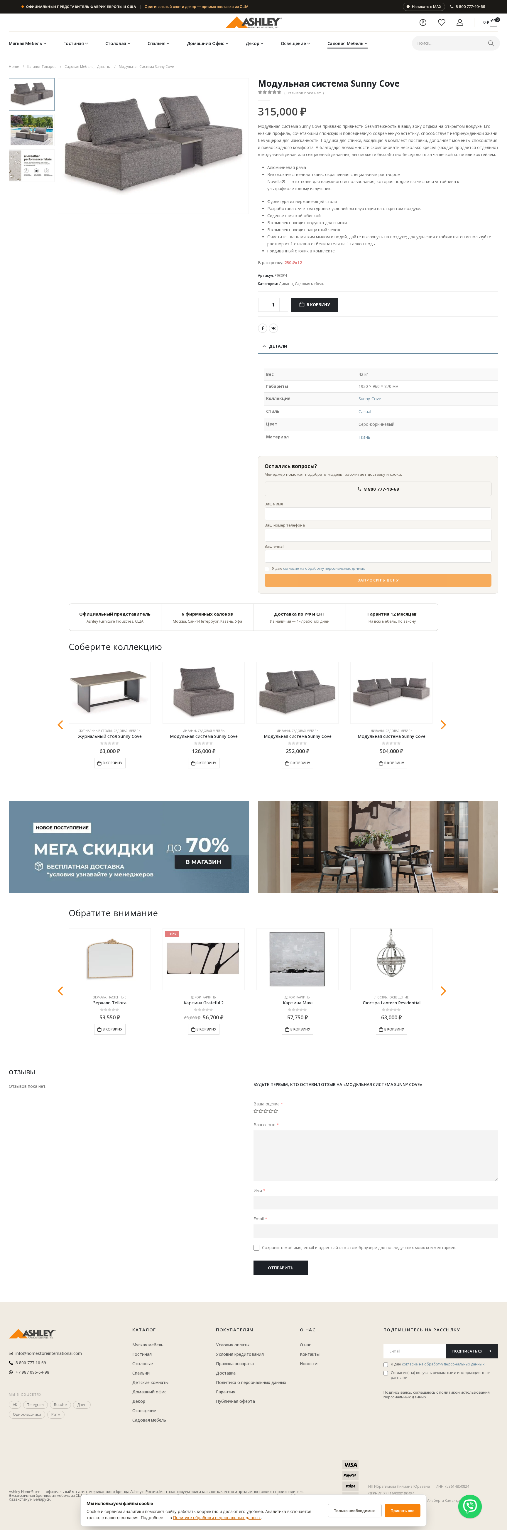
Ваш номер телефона (285, 525)
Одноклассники (27, 1414)
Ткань (364, 437)
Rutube (60, 1404)
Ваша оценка (268, 1104)
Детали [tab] (278, 346)
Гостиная (73, 43)
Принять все (403, 1510)
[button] (59, 146)
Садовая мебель (345, 43)
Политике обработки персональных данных (217, 1517)
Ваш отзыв (266, 1124)
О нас (308, 1330)
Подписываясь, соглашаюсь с (411, 1392)
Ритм (55, 1414)
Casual (365, 411)
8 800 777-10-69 (470, 6)
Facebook (262, 328)
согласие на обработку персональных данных (324, 568)
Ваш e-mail (274, 546)
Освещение (293, 43)
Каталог (144, 1330)
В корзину (318, 304)
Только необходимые (355, 1510)
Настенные (117, 997)
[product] (110, 693)
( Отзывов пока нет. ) (304, 92)
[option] (31, 94)
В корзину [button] (112, 762)
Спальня (156, 43)
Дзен (82, 1404)
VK (273, 328)
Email (260, 1218)
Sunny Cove (370, 398)
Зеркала (99, 997)
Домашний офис (205, 43)
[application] (378, 847)
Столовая (115, 43)
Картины (209, 997)
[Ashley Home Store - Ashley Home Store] (253, 23)
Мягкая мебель (25, 43)
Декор (252, 43)
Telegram (35, 1404)
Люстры (381, 997)
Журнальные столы (95, 731)
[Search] (491, 43)
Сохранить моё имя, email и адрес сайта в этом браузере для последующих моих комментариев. (359, 1247)
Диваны (286, 283)
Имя (260, 1190)
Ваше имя (274, 504)
